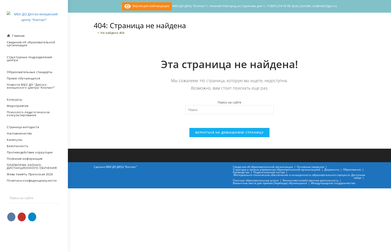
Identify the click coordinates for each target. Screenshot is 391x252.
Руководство (241, 172)
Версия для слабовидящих (150, 6)
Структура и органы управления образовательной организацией (276, 169)
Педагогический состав (269, 172)
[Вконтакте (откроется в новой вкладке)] (11, 217)
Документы (331, 169)
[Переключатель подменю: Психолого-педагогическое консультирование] (1, 122)
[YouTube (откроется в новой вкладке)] (22, 217)
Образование (352, 169)
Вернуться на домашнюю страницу (229, 132)
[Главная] (95, 33)
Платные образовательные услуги (256, 180)
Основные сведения (310, 167)
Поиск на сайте (229, 102)
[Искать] (55, 198)
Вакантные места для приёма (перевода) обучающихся (270, 183)
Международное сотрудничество (333, 183)
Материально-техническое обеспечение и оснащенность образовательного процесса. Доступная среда (299, 176)
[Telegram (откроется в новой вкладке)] (32, 217)
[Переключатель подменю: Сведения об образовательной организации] (1, 52)
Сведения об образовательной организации (263, 167)
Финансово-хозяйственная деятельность (311, 180)
